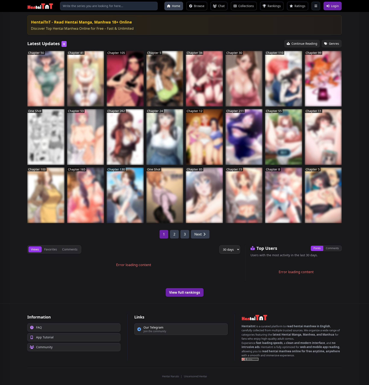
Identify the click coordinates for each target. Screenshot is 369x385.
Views (35, 249)
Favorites (50, 249)
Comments (332, 248)
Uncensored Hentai (195, 376)
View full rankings (184, 292)
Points (317, 248)
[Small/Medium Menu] (316, 6)
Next (198, 234)
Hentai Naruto (170, 376)
